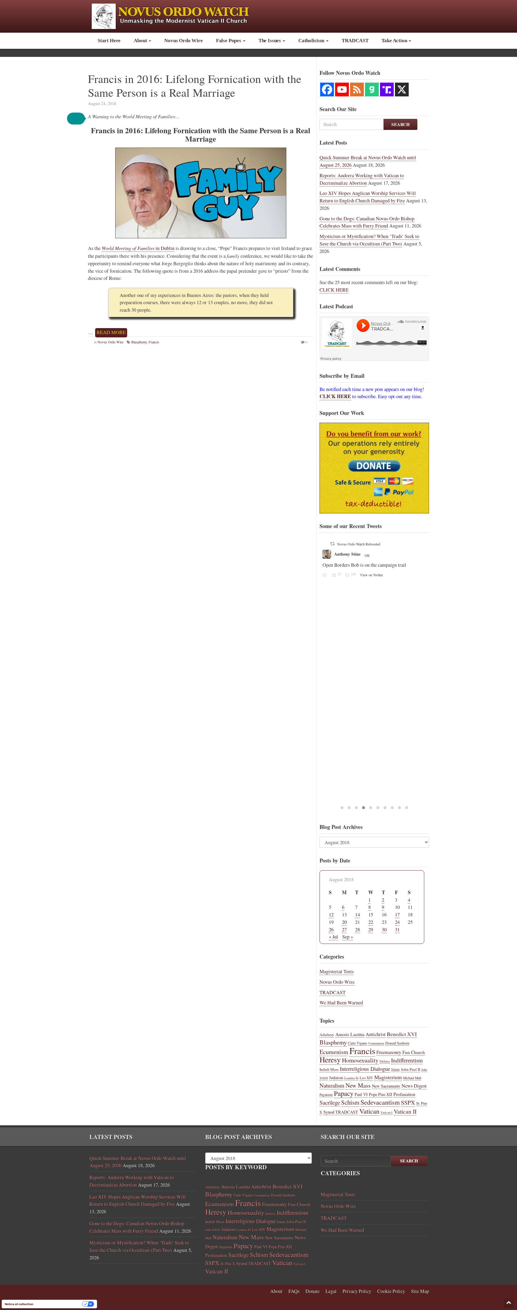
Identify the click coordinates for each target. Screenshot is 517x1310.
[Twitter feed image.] (421, 630)
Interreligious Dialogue (365, 1068)
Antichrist (376, 1034)
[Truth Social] (387, 89)
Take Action (394, 40)
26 (331, 929)
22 (370, 922)
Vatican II (405, 1111)
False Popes (229, 40)
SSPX (408, 1102)
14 (357, 914)
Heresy (330, 1059)
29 (370, 929)
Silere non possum (397, 554)
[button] (76, 119)
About (141, 40)
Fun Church (413, 1052)
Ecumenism (334, 1052)
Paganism (326, 1094)
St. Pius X (228, 1263)
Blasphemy (139, 341)
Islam (395, 1069)
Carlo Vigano (357, 1043)
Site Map (420, 1291)
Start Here (109, 40)
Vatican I (387, 1112)
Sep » (347, 936)
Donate (312, 1291)
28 (357, 929)
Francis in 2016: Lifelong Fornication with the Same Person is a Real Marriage (194, 85)
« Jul (333, 936)
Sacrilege (330, 1102)
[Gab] (372, 89)
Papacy (343, 1093)
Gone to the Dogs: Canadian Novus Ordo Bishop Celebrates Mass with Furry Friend (367, 222)
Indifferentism (407, 1060)
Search (400, 124)
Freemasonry (388, 1052)
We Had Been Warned (341, 1002)
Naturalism (332, 1085)
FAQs (293, 1291)
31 (397, 929)
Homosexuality (360, 1060)
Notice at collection (19, 1304)
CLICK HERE (334, 289)
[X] (402, 89)
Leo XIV (366, 1077)
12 (331, 914)
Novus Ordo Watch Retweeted (405, 544)
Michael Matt (412, 1078)
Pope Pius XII (380, 1094)
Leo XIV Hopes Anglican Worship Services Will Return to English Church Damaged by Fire (368, 197)
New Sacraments (386, 1086)
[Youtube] (342, 89)
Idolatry (385, 1061)
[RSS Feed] (357, 89)
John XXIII (212, 1230)
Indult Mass (329, 1069)
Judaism (336, 1077)
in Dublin (138, 248)
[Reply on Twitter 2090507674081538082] (372, 677)
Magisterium (388, 1077)
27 (344, 929)
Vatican (369, 1110)
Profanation (404, 1094)
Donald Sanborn (397, 1043)
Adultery (327, 1034)
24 (397, 922)
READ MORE (111, 332)
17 (397, 914)
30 (384, 929)
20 (344, 922)
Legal (331, 1291)
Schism (350, 1102)
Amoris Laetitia (349, 1034)
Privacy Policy (357, 1291)
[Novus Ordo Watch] (176, 15)
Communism (376, 1043)
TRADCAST (355, 40)
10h (420, 555)
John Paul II (410, 1069)
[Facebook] (327, 89)
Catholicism (312, 40)
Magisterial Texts (337, 971)
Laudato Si (351, 1078)
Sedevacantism (380, 1102)
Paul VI (361, 1094)
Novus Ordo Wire (183, 40)
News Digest (414, 1085)
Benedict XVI (402, 1034)
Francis (154, 341)
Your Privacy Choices (59, 1304)
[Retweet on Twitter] (379, 544)
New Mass (358, 1085)
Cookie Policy (391, 1291)
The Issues (270, 40)
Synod (328, 1112)
